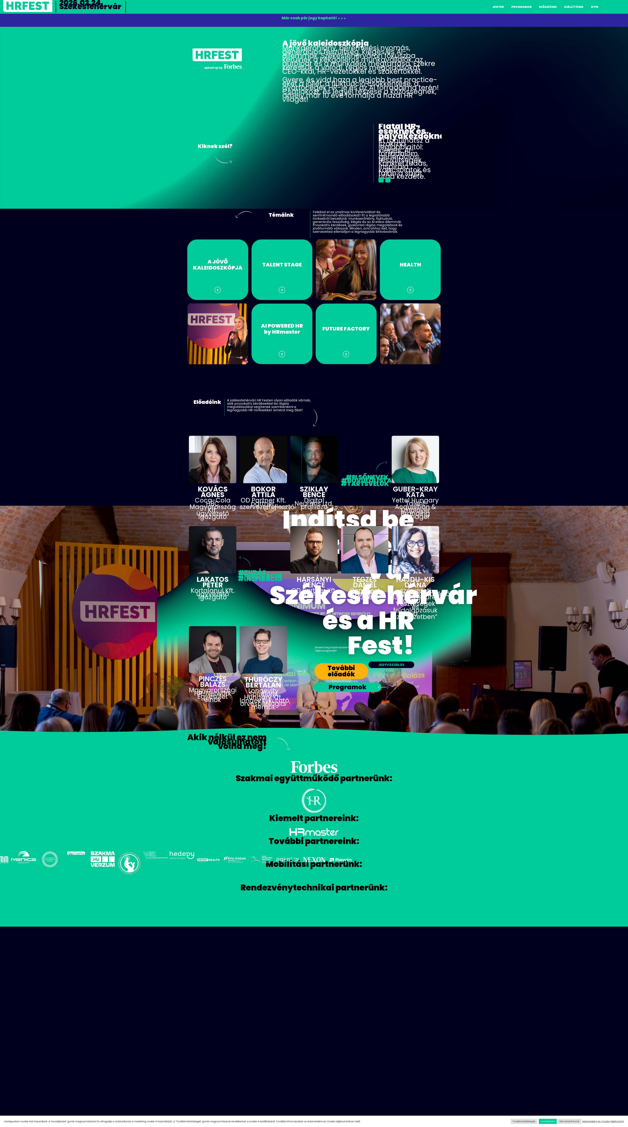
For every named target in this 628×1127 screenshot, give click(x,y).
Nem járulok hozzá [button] (569, 1121)
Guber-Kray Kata (415, 490)
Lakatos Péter (213, 580)
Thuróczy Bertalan (263, 680)
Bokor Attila (263, 490)
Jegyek (498, 7)
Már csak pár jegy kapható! (314, 18)
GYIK (595, 7)
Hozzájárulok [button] (548, 1121)
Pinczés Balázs (213, 680)
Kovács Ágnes (213, 490)
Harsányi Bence (314, 580)
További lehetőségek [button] (524, 1121)
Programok (521, 7)
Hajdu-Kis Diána (415, 580)
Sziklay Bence (314, 490)
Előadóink (548, 7)
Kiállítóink (574, 7)
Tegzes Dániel (365, 580)
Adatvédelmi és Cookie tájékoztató (603, 1121)
